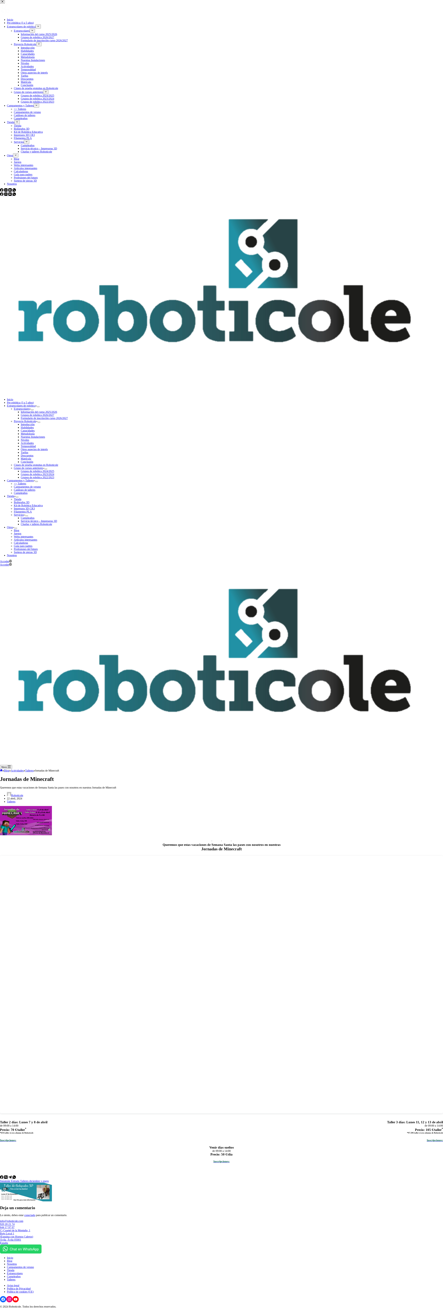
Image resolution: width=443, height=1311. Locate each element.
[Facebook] (2, 194)
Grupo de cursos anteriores (28, 468)
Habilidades (27, 427)
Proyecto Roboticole (25, 421)
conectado (29, 1215)
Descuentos (27, 455)
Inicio (10, 399)
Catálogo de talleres (24, 489)
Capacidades (28, 430)
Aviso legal (13, 1285)
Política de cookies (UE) (20, 1291)
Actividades (27, 443)
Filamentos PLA (23, 511)
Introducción (28, 424)
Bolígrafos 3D (21, 502)
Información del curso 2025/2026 (39, 411)
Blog (16, 530)
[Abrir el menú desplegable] (38, 406)
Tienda (10, 496)
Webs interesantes (23, 536)
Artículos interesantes (25, 539)
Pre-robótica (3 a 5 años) (20, 402)
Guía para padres (23, 545)
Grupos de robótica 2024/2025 (37, 471)
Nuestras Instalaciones (33, 436)
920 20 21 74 (7, 1224)
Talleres (11, 801)
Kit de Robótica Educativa (28, 505)
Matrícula (26, 458)
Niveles (25, 440)
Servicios (19, 514)
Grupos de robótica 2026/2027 (37, 415)
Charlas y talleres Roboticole (36, 524)
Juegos (17, 533)
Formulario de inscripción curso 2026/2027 (44, 418)
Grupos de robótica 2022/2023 (37, 477)
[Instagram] (6, 194)
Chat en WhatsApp (24, 1248)
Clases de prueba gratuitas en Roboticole (36, 464)
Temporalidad (28, 446)
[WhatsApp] (14, 194)
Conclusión (27, 461)
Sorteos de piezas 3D (25, 552)
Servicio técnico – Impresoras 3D (39, 521)
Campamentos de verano (27, 486)
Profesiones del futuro (26, 549)
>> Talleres (20, 483)
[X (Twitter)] (6, 1177)
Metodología (28, 433)
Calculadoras (21, 542)
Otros (10, 527)
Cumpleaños (21, 492)
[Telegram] (10, 1177)
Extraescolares (22, 408)
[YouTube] (10, 194)
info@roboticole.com (11, 1221)
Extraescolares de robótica (21, 405)
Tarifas (24, 452)
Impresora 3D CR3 (24, 508)
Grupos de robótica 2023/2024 (37, 474)
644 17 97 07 (7, 1227)
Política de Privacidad (19, 1288)
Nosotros (12, 555)
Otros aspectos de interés (34, 449)
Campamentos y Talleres (20, 480)
